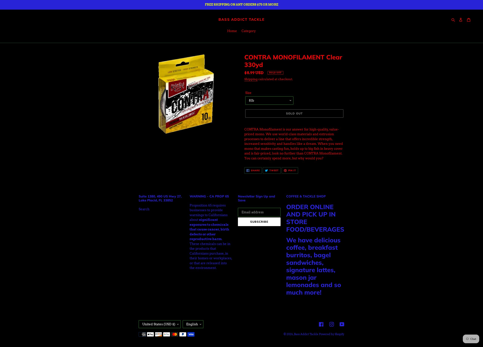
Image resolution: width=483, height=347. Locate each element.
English (192, 324)
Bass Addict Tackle (241, 19)
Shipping (251, 79)
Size (248, 93)
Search (144, 209)
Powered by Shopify (331, 334)
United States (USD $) (158, 324)
